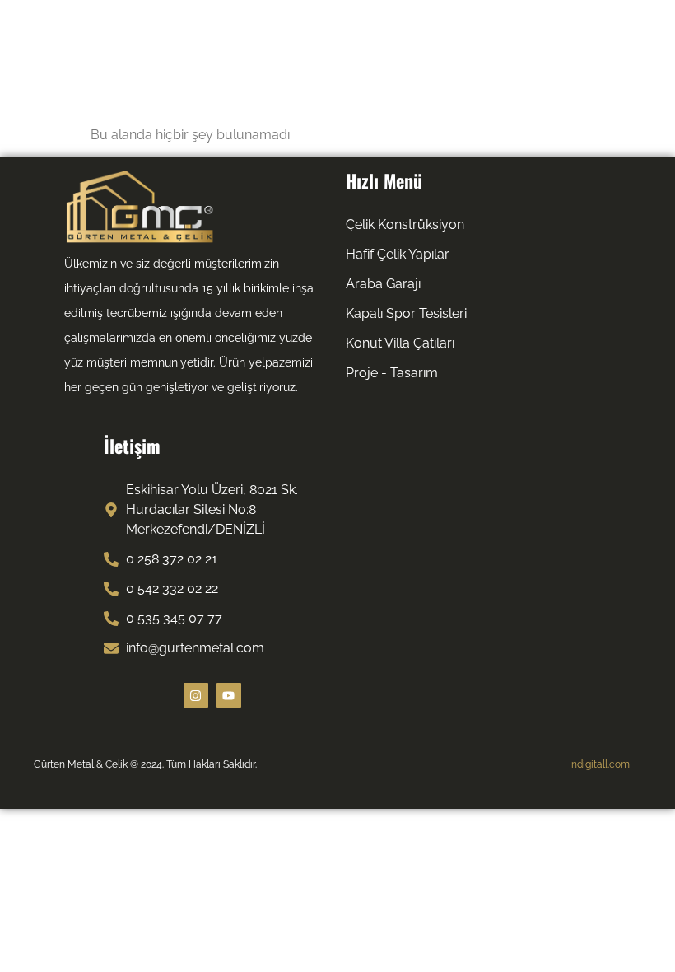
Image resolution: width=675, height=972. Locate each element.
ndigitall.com (600, 764)
